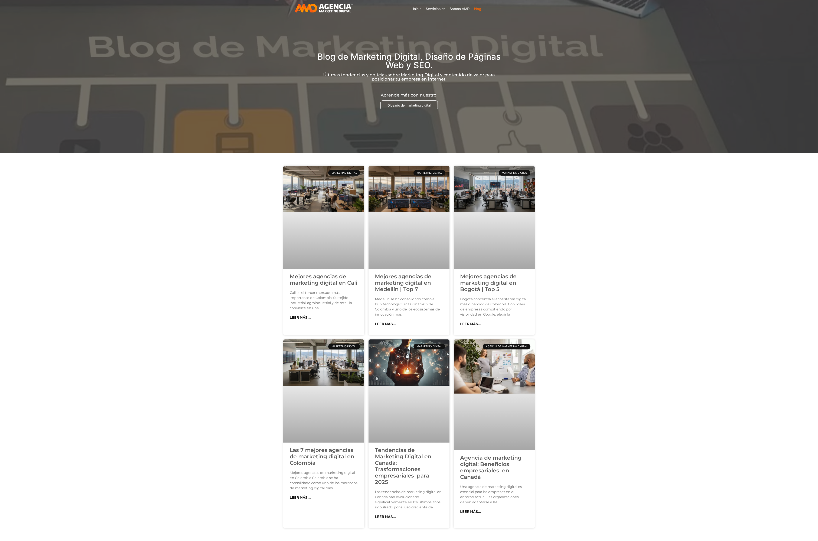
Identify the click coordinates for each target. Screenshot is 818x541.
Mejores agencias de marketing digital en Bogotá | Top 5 (488, 282)
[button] (436, 8)
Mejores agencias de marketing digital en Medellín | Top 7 (403, 282)
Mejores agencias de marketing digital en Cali (323, 279)
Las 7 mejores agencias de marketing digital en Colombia (322, 456)
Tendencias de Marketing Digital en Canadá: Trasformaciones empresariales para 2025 (403, 466)
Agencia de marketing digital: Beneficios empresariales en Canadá (490, 467)
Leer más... (300, 317)
